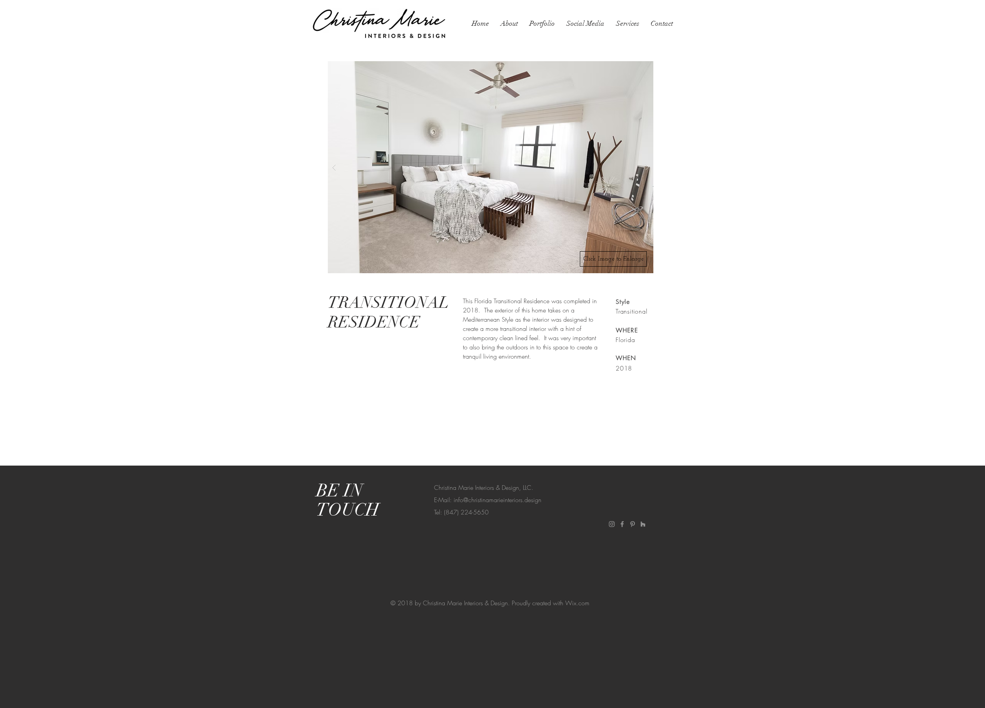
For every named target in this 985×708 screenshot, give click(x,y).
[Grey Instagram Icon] (612, 524)
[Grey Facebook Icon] (622, 524)
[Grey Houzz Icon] (643, 524)
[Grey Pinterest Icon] (632, 524)
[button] (490, 167)
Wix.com (577, 603)
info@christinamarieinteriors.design (497, 500)
